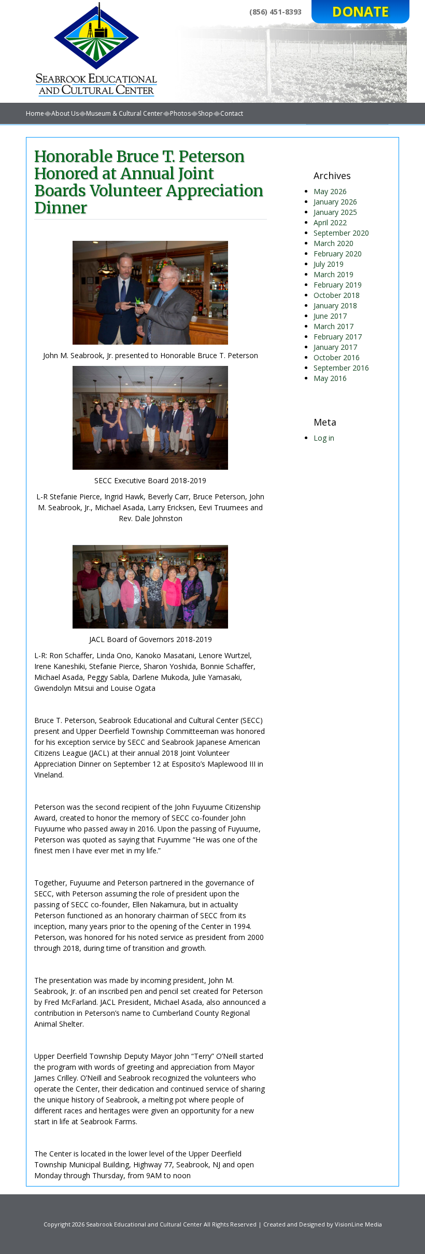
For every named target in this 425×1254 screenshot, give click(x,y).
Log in (324, 438)
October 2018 (337, 295)
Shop (205, 113)
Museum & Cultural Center (124, 113)
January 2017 (335, 347)
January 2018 (335, 305)
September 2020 (341, 233)
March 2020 (333, 243)
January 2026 (335, 202)
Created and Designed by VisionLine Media (322, 1224)
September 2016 (341, 368)
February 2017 (338, 337)
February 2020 (338, 253)
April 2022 (330, 222)
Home (35, 113)
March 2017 (333, 326)
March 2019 (333, 274)
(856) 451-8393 (275, 12)
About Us (65, 113)
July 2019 (329, 264)
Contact (231, 113)
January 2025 (335, 212)
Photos (180, 113)
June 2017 (330, 316)
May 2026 (330, 191)
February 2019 (338, 285)
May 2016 (330, 378)
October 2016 (337, 357)
